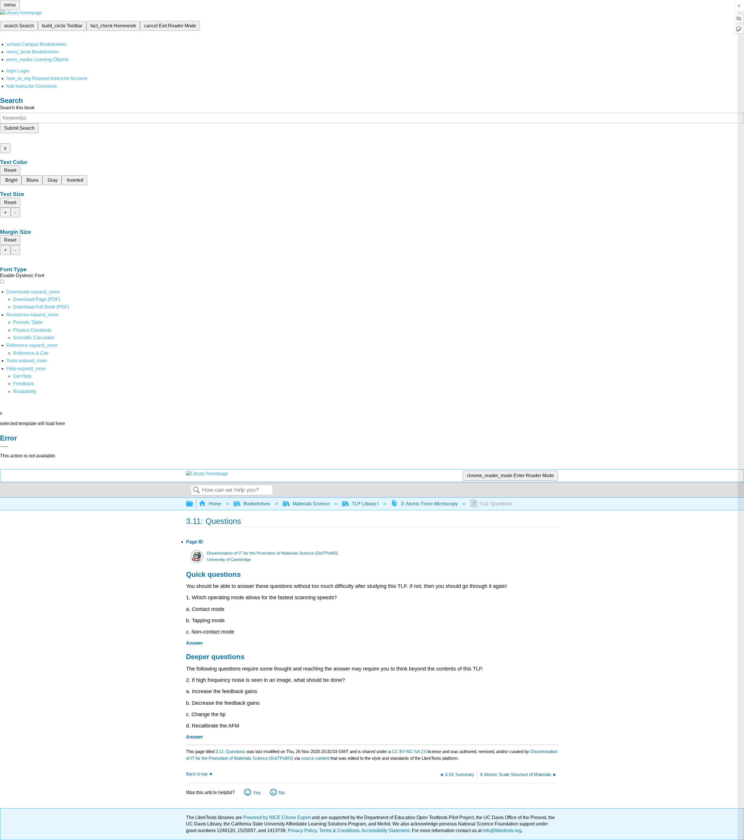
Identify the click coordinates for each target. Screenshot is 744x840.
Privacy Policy (302, 830)
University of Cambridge (229, 559)
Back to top (197, 773)
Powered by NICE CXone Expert (277, 817)
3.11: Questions (230, 751)
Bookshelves (256, 503)
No (282, 792)
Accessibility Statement (385, 830)
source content (315, 758)
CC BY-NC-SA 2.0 (409, 751)
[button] (23, 383)
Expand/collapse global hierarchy (193, 504)
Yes (257, 792)
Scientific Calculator (33, 337)
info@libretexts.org (501, 830)
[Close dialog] (4, 446)
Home (215, 503)
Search (196, 490)
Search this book (17, 107)
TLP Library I (365, 503)
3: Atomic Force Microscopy (429, 503)
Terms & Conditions (339, 830)
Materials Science (311, 503)
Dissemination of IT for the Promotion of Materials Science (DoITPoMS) (272, 553)
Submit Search (19, 128)
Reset (10, 170)
